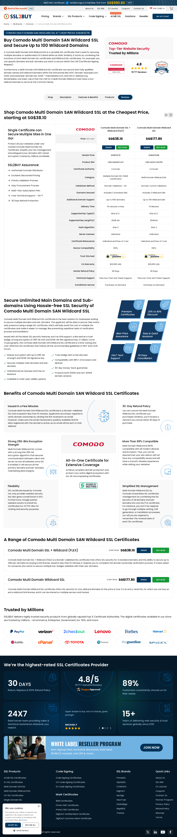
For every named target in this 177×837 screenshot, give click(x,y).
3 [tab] (107, 728)
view (130, 3)
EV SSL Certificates (13, 782)
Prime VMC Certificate (67, 805)
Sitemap (160, 813)
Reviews (125, 97)
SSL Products (75, 16)
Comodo (30, 24)
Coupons (126, 8)
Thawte (120, 813)
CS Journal (113, 8)
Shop (50, 97)
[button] (22, 830)
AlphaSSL (121, 782)
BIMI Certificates (64, 800)
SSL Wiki (100, 8)
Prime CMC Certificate (67, 809)
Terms (159, 817)
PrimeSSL (121, 777)
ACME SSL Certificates (15, 777)
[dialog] (22, 818)
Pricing (45, 16)
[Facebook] (170, 832)
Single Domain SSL (13, 799)
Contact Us (139, 8)
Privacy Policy (163, 804)
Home (6, 24)
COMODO (121, 786)
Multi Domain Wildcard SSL (17, 791)
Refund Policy (162, 808)
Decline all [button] (30, 825)
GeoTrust (121, 799)
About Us (89, 8)
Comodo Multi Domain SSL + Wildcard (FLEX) (115, 129)
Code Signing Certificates (69, 777)
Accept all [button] (13, 825)
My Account (163, 16)
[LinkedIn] (155, 832)
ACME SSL (116, 16)
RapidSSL (120, 808)
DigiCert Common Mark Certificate (73, 818)
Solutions (130, 16)
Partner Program (164, 799)
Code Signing (96, 16)
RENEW (109, 147)
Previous (99, 728)
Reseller (144, 16)
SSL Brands (17, 24)
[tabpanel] (88, 719)
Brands (57, 16)
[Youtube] (163, 832)
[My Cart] (171, 8)
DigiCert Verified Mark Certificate (73, 814)
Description (65, 97)
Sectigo (120, 795)
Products (109, 97)
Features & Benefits (88, 97)
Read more (23, 820)
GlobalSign (121, 804)
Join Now (151, 747)
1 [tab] (103, 728)
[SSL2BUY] (18, 15)
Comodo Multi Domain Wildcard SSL (154, 129)
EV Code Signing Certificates (70, 786)
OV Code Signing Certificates (70, 782)
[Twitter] (148, 832)
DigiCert (120, 791)
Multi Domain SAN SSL (14, 786)
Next (110, 728)
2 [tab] (105, 728)
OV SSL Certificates (13, 795)
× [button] (39, 806)
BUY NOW (122, 147)
